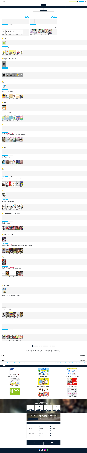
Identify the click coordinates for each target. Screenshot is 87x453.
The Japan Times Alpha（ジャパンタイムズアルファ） (6, 362)
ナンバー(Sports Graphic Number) (8, 234)
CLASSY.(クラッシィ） (69, 362)
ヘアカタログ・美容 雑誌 (42, 433)
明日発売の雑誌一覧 (82, 360)
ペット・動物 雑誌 (41, 428)
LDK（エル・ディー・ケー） (44, 362)
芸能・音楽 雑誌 (30, 435)
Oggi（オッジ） (61, 362)
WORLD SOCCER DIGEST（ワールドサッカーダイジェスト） (12, 213)
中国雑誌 (52, 433)
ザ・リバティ (73, 362)
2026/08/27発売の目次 (4, 243)
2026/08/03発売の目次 (32, 24)
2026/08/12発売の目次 (4, 176)
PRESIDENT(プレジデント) (7, 168)
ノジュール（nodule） (25, 362)
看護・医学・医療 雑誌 (42, 435)
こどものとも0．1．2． (6, 38)
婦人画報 (4, 147)
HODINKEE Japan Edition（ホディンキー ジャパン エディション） (12, 58)
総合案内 (43, 440)
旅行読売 (58, 362)
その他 (51, 435)
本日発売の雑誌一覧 (82, 355)
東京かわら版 (65, 362)
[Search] (77, 1)
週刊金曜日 (49, 362)
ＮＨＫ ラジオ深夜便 (6, 285)
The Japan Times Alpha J (38, 362)
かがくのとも (5, 81)
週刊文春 (4, 102)
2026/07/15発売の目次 (4, 199)
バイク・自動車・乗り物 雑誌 (31, 433)
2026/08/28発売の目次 (4, 24)
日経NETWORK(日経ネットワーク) (79, 362)
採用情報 (52, 442)
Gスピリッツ (5, 256)
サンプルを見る (10, 24)
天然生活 (4, 124)
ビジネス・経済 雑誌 (30, 428)
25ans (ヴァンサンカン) (20, 362)
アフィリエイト (35, 442)
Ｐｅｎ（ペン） (52, 362)
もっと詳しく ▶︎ (30, 410)
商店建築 (55, 362)
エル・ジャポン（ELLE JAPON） (32, 362)
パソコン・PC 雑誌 (53, 428)
